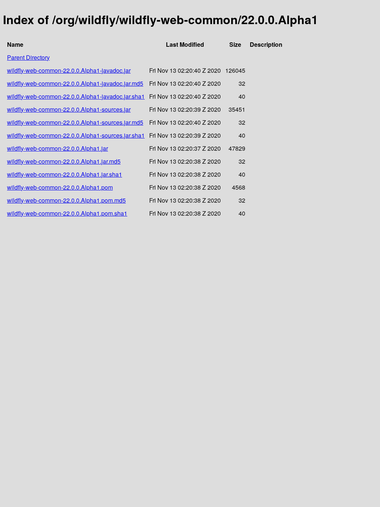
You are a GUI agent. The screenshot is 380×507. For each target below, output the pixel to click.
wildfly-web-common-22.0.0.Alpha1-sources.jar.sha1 (76, 135)
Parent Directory (28, 57)
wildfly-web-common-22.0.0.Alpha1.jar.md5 (64, 161)
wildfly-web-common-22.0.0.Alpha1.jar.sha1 (64, 174)
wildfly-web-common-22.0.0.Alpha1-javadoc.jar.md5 (75, 83)
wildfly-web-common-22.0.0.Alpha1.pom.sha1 (67, 213)
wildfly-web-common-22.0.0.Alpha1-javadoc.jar (69, 70)
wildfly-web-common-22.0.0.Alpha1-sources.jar (69, 109)
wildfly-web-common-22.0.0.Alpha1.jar (57, 148)
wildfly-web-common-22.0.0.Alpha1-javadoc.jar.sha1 (76, 96)
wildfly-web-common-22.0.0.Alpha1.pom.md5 (66, 200)
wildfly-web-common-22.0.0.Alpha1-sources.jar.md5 (75, 122)
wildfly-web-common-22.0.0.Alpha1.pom (60, 187)
